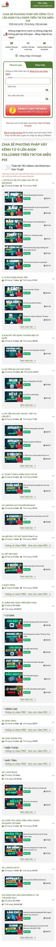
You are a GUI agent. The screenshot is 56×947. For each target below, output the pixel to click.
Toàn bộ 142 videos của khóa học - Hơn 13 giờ (31, 167)
